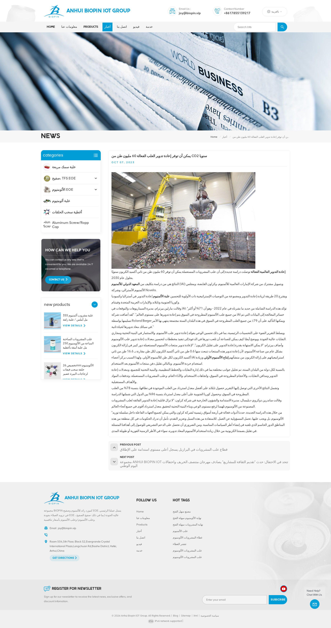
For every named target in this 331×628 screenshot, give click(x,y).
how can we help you (67, 250)
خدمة (149, 27)
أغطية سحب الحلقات (67, 212)
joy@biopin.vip (190, 13)
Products (141, 524)
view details (72, 325)
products (91, 27)
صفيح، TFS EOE (64, 178)
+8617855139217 (237, 13)
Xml (195, 615)
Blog (175, 615)
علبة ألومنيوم (61, 201)
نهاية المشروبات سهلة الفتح (188, 524)
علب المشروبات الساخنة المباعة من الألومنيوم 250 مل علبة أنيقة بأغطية (78, 343)
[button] (95, 304)
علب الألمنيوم (180, 531)
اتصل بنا (122, 27)
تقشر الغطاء (179, 544)
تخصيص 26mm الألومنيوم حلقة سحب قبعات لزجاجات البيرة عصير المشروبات (78, 370)
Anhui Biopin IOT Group (98, 11)
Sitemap (186, 615)
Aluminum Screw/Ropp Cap (70, 225)
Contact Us (56, 279)
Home (51, 27)
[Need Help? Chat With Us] (315, 604)
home (214, 136)
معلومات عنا (69, 27)
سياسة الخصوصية (210, 615)
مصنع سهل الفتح (182, 511)
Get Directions (63, 558)
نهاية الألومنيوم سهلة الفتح (187, 518)
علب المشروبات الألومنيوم (187, 550)
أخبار (107, 27)
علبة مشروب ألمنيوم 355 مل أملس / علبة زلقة (78, 317)
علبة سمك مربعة (64, 167)
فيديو (136, 27)
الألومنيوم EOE (62, 189)
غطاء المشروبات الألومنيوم (187, 537)
